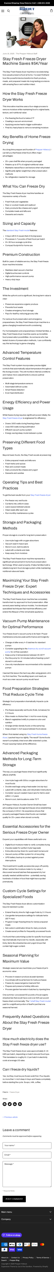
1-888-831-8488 (43, 3)
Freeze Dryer (14, 1092)
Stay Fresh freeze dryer (13, 418)
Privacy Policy (28, 1258)
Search (4, 1260)
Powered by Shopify (40, 1266)
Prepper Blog (14, 1260)
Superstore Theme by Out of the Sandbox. (17, 1266)
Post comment (14, 1199)
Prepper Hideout (42, 150)
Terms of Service (42, 1258)
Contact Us (15, 1258)
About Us (4, 1258)
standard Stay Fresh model (18, 230)
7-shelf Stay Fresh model (40, 1001)
